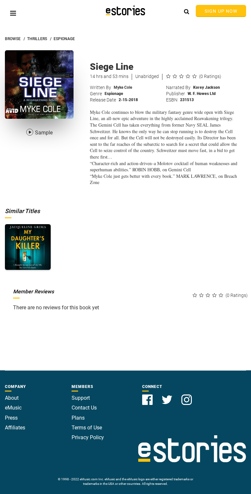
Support (81, 398)
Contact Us (84, 408)
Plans (78, 418)
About (12, 398)
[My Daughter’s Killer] (28, 247)
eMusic (13, 408)
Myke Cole (123, 87)
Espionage (114, 93)
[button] (13, 13)
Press (11, 418)
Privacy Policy (88, 437)
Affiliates (15, 428)
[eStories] (125, 10)
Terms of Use (87, 428)
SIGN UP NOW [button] (221, 11)
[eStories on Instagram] (186, 396)
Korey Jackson (206, 87)
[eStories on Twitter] (167, 396)
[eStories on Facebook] (148, 396)
